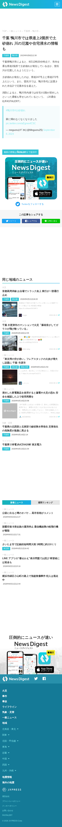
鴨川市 (35, 31)
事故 (4, 701)
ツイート (12, 221)
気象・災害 (7, 423)
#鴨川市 (10, 110)
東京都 (15, 299)
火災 (4, 287)
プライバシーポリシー (11, 801)
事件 (4, 696)
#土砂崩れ (19, 110)
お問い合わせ (7, 811)
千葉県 (27, 31)
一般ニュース (15, 31)
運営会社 (5, 796)
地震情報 (7, 777)
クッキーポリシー (9, 806)
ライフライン (8, 441)
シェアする (32, 221)
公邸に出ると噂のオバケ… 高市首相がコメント (27, 513)
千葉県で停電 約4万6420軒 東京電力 (22, 444)
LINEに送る (52, 221)
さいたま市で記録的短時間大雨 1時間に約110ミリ (29, 544)
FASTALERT (7, 815)
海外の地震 (8, 782)
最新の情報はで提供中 (20, 152)
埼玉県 (6, 548)
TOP (4, 31)
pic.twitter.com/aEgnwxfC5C (21, 123)
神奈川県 (24, 367)
